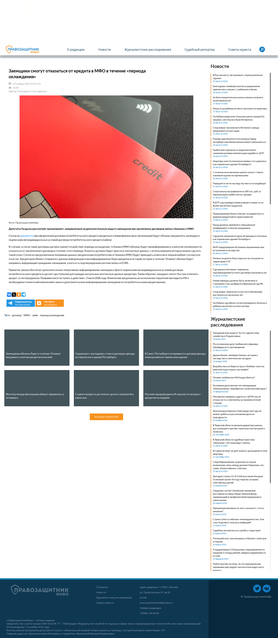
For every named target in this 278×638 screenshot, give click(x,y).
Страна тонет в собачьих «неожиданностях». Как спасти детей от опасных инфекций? (238, 521)
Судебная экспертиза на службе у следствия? (237, 530)
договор (17, 315)
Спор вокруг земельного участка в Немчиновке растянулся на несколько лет (237, 293)
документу (26, 235)
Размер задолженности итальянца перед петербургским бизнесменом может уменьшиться (239, 140)
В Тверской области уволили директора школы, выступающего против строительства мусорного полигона (239, 428)
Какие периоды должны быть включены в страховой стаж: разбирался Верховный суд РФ (238, 282)
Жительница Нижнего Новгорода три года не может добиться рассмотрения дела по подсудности (237, 414)
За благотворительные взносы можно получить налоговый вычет (238, 99)
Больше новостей (106, 416)
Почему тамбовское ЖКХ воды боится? (234, 377)
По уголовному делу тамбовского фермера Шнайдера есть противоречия (235, 345)
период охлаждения (52, 315)
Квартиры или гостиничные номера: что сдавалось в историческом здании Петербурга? (240, 163)
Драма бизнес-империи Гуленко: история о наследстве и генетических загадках (235, 357)
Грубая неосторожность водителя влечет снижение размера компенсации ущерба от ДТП (238, 151)
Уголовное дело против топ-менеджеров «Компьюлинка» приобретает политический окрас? (240, 387)
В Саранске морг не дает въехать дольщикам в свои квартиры (240, 452)
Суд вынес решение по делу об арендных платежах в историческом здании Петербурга (240, 237)
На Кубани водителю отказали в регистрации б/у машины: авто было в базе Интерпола (238, 118)
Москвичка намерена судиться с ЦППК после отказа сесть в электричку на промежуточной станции (237, 399)
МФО (27, 315)
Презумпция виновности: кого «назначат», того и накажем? (238, 510)
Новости (101, 592)
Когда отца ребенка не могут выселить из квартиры (240, 108)
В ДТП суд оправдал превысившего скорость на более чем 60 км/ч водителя (238, 204)
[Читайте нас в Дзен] (49, 305)
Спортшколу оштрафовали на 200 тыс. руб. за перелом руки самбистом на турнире (237, 193)
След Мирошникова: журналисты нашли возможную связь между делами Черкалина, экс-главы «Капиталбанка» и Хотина (239, 465)
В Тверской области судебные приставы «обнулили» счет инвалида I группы (234, 441)
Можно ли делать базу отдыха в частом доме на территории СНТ (238, 260)
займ (35, 315)
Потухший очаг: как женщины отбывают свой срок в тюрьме (240, 540)
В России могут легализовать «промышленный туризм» (237, 77)
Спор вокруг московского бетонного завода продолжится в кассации (236, 129)
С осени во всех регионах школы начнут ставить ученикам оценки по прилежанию (238, 174)
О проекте (102, 587)
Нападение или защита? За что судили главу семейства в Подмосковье (236, 334)
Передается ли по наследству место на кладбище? (239, 183)
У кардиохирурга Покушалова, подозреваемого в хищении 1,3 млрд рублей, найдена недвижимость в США (239, 552)
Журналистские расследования (114, 597)
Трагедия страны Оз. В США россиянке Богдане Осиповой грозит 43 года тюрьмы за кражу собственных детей (238, 479)
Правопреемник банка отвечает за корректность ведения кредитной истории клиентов (238, 215)
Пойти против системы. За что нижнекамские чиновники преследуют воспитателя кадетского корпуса (238, 567)
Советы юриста (105, 602)
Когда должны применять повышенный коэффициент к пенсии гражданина (234, 226)
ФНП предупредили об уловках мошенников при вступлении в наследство (238, 249)
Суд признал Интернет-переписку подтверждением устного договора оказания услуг (240, 271)
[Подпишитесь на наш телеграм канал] (21, 305)
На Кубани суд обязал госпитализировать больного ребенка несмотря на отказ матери (240, 304)
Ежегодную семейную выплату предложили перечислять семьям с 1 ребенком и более (236, 88)
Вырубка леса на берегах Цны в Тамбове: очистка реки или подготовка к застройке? (238, 368)
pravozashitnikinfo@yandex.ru (156, 602)
